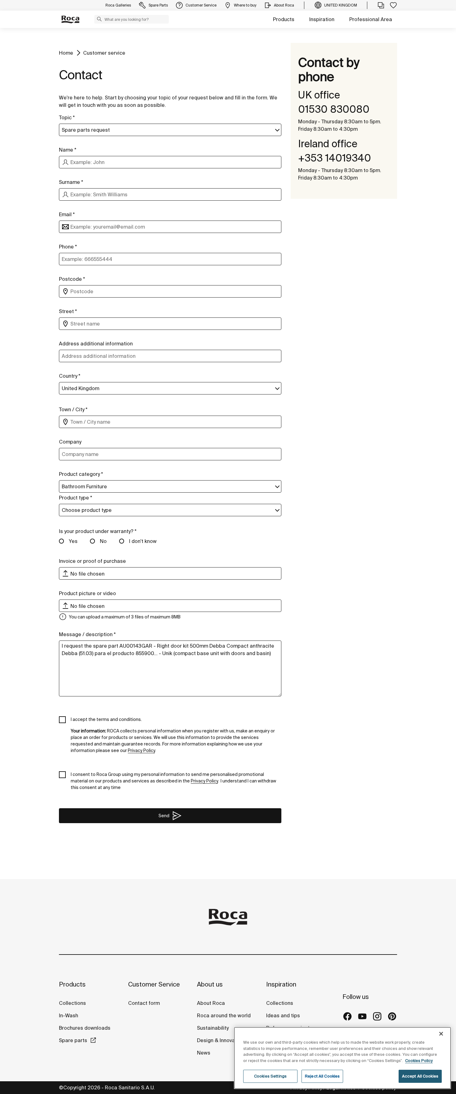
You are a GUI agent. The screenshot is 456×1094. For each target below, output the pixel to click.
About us (210, 984)
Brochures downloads (84, 1028)
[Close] (441, 1034)
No (103, 541)
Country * (69, 376)
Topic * (67, 117)
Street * (68, 311)
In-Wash (68, 1015)
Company (70, 441)
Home (66, 53)
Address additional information (96, 343)
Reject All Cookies (322, 1076)
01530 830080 (333, 109)
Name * (67, 150)
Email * (67, 214)
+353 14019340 (334, 157)
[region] (342, 1058)
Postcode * (72, 279)
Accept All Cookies (420, 1076)
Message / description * (87, 634)
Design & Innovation (220, 1040)
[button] (99, 19)
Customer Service (154, 984)
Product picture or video (87, 593)
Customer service (104, 53)
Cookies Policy (419, 1060)
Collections (72, 1003)
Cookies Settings (270, 1076)
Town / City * (73, 409)
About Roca (211, 1003)
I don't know (143, 541)
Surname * (71, 182)
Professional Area (370, 19)
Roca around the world (224, 1015)
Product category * (81, 474)
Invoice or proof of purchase (92, 561)
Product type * (75, 497)
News (203, 1052)
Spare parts (73, 1040)
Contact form (144, 1003)
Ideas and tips (283, 1015)
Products (283, 19)
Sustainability (213, 1028)
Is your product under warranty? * (97, 531)
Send (164, 815)
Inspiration (321, 19)
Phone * (68, 246)
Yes (73, 541)
